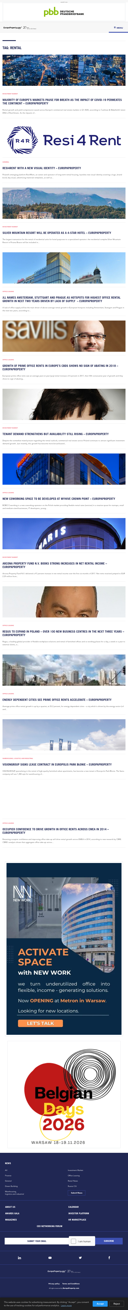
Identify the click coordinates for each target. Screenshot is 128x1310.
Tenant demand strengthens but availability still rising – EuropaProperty (55, 434)
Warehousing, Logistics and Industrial (17, 758)
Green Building (11, 1186)
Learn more (66, 1305)
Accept (100, 1304)
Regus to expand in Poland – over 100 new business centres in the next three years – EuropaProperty (63, 633)
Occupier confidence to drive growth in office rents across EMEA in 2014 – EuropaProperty (55, 830)
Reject (117, 1304)
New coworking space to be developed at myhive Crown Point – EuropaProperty (58, 498)
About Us (10, 1206)
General (5, 162)
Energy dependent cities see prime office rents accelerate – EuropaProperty (57, 699)
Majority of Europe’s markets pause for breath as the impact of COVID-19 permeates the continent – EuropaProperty (62, 101)
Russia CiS (72, 1186)
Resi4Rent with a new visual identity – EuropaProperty (41, 168)
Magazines (11, 1219)
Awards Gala (12, 1213)
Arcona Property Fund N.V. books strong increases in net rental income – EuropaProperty (54, 565)
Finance (8, 1175)
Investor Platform (78, 1213)
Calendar (73, 1206)
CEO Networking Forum (49, 1226)
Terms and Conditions (71, 1284)
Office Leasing (8, 291)
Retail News (73, 1181)
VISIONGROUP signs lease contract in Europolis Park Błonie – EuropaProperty (57, 764)
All (6, 1170)
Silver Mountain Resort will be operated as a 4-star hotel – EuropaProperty (56, 233)
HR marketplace (77, 1219)
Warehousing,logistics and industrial (14, 1192)
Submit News (76, 1193)
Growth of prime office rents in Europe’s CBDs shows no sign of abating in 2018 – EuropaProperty (60, 367)
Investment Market (10, 94)
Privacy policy (54, 1284)
